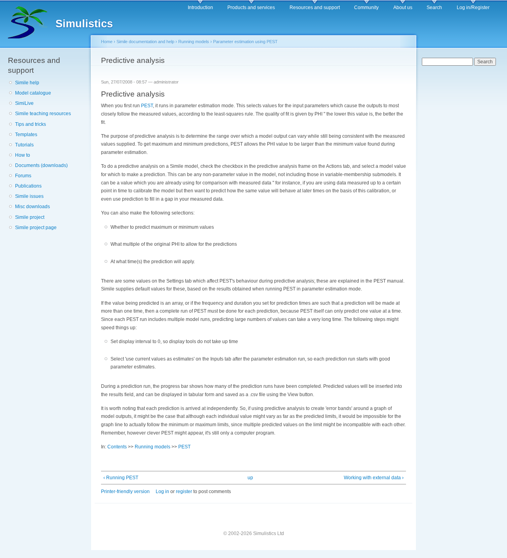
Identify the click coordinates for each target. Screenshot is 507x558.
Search (434, 7)
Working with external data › (374, 477)
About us (402, 7)
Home (106, 41)
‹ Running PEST (120, 477)
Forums (23, 175)
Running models (193, 41)
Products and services (251, 7)
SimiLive (24, 103)
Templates (26, 134)
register (184, 491)
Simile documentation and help (145, 41)
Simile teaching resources (43, 113)
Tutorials (24, 145)
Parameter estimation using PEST (245, 41)
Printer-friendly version (125, 491)
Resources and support (315, 7)
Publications (28, 186)
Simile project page (36, 227)
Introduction (200, 7)
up (250, 477)
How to (22, 155)
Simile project (29, 217)
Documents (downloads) (41, 165)
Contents (117, 447)
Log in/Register (473, 7)
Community (366, 7)
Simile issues (29, 196)
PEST (147, 105)
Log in (162, 491)
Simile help (27, 82)
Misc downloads (32, 206)
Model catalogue (33, 93)
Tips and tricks (30, 124)
